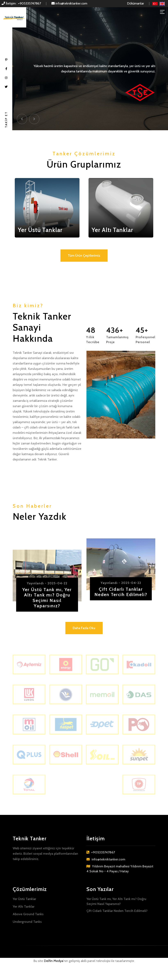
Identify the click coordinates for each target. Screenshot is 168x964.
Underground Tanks (27, 922)
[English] (162, 3)
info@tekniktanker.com (71, 3)
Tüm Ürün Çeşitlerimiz (84, 255)
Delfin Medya (53, 961)
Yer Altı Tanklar (23, 906)
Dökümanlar (135, 3)
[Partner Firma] (29, 664)
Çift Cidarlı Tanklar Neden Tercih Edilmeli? (117, 911)
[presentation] (22, 119)
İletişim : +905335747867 (23, 3)
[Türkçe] (155, 3)
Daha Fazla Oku (84, 628)
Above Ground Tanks (28, 914)
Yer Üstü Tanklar (24, 899)
